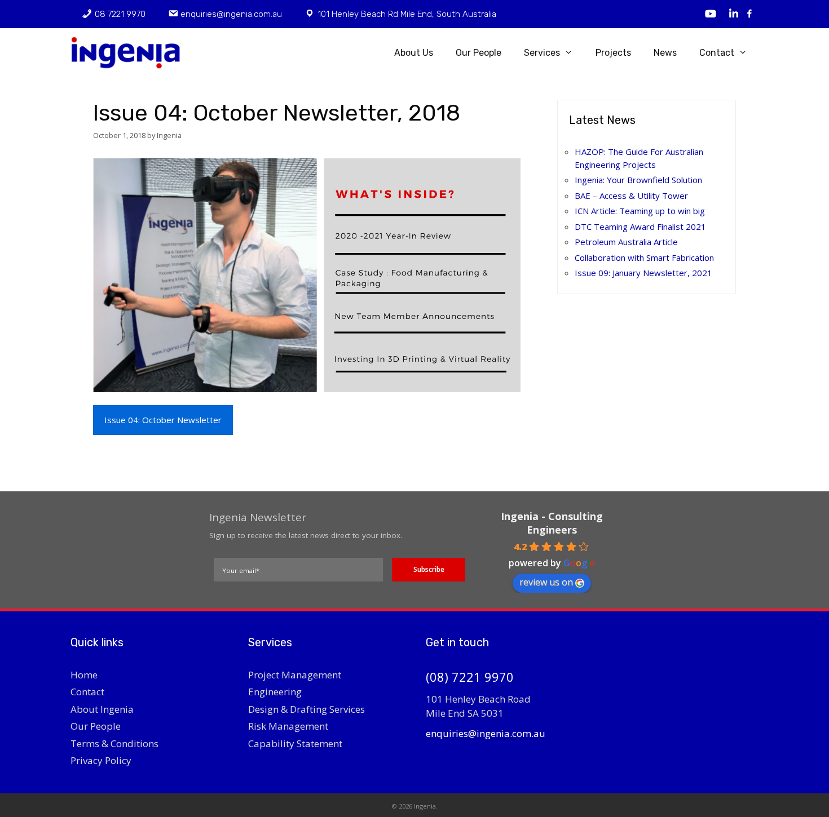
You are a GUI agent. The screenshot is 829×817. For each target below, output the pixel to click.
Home (84, 674)
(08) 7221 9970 (470, 676)
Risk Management (288, 726)
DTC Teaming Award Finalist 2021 (640, 226)
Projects (613, 52)
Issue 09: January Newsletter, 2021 (643, 272)
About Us (413, 52)
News (665, 52)
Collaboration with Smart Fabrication (644, 257)
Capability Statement (295, 743)
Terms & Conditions (114, 743)
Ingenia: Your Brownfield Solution (638, 179)
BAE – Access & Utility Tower (631, 195)
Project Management (294, 674)
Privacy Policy (100, 760)
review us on (546, 582)
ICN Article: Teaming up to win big (640, 210)
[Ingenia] (130, 52)
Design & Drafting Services (306, 709)
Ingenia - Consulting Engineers (552, 522)
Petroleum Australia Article (626, 241)
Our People (478, 52)
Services (542, 52)
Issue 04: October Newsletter (163, 419)
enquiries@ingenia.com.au (485, 733)
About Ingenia (102, 709)
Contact (716, 52)
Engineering (275, 691)
